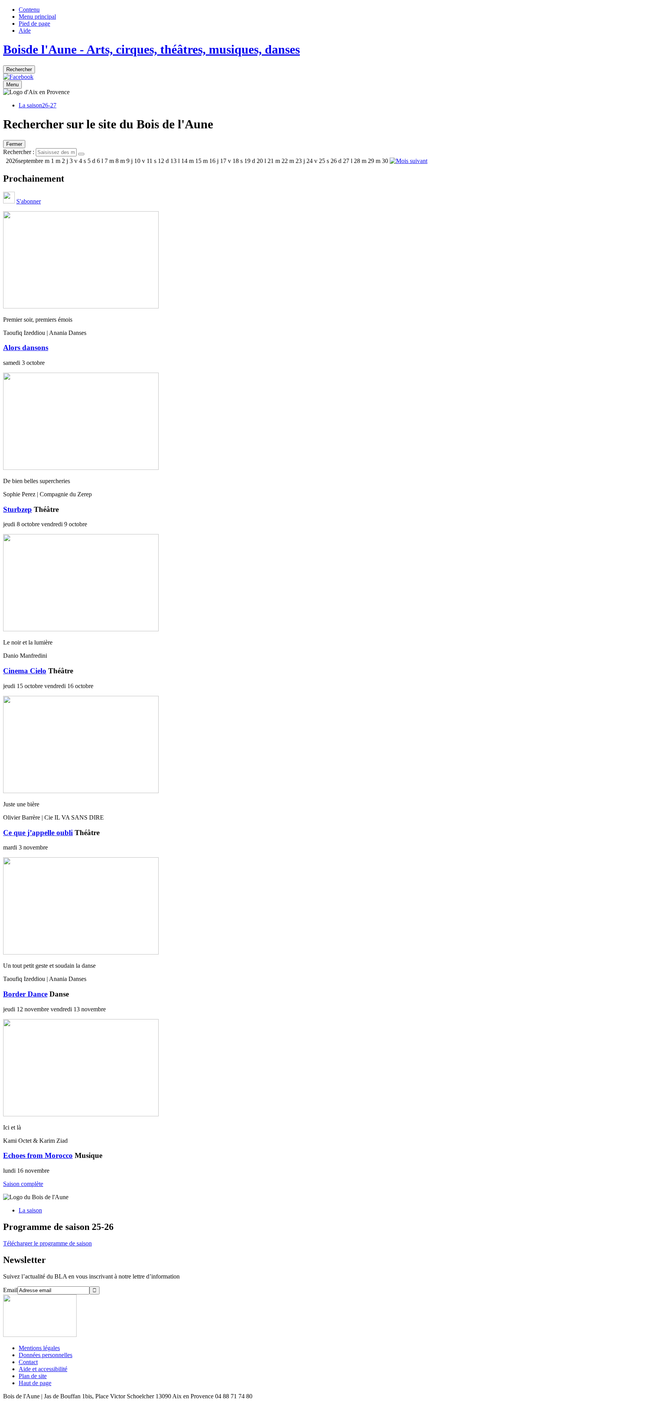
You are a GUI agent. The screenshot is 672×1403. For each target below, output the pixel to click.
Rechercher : (18, 152)
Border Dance (25, 994)
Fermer (14, 144)
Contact (28, 1362)
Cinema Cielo (24, 671)
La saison (30, 1210)
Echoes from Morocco (38, 1155)
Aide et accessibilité (43, 1369)
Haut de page (35, 1383)
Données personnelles (45, 1355)
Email (10, 1290)
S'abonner (28, 201)
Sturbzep (17, 509)
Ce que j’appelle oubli (38, 832)
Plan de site (33, 1376)
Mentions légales (39, 1348)
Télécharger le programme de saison (47, 1243)
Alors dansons (25, 347)
